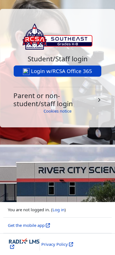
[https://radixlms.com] (11, 246)
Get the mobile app (26, 225)
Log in (58, 209)
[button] (57, 100)
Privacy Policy (54, 244)
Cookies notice (57, 111)
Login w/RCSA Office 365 (61, 70)
